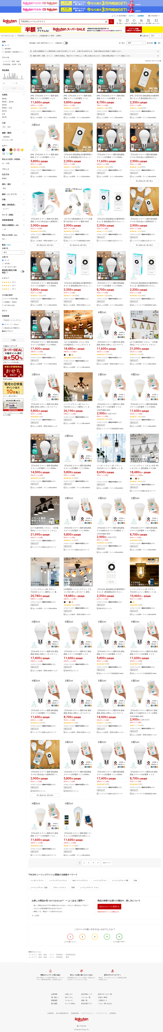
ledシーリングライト (80, 880)
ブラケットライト (59, 887)
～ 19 (4, 229)
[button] (154, 16)
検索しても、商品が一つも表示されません (48, 911)
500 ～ (4, 239)
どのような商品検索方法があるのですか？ (48, 908)
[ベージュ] (14, 149)
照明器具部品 (71, 955)
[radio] (3, 45)
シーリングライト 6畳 (120, 880)
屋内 (4, 188)
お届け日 (5, 257)
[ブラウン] (10, 149)
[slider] (2, 79)
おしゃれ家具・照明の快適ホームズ (45, 241)
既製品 (4, 178)
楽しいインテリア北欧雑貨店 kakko (78, 241)
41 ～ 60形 (5, 163)
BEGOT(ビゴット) (105, 608)
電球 (67, 957)
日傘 (135, 880)
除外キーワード (7, 331)
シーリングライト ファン (89, 887)
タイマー (6, 209)
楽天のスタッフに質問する (109, 907)
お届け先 (5, 248)
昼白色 (4, 111)
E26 (9, 127)
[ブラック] (3, 149)
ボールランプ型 (7, 140)
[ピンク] (18, 149)
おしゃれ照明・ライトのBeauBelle (45, 117)
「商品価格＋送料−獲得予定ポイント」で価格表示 (45, 43)
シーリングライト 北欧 (38, 887)
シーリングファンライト (58, 880)
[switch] (22, 271)
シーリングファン (100, 880)
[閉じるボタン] (158, 51)
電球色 (4, 99)
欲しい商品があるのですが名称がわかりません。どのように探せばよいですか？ (61, 905)
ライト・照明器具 (56, 955)
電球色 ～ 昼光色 (7, 102)
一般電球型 (6, 137)
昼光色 (4, 105)
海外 (9, 245)
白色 (3, 114)
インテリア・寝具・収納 (38, 955)
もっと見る (35, 915)
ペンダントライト (37, 880)
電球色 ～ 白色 (7, 108)
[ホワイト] (7, 149)
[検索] (111, 21)
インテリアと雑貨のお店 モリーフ (110, 241)
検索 (14, 88)
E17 (4, 127)
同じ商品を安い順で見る (144, 181)
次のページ (107, 863)
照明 (73, 887)
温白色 (4, 117)
